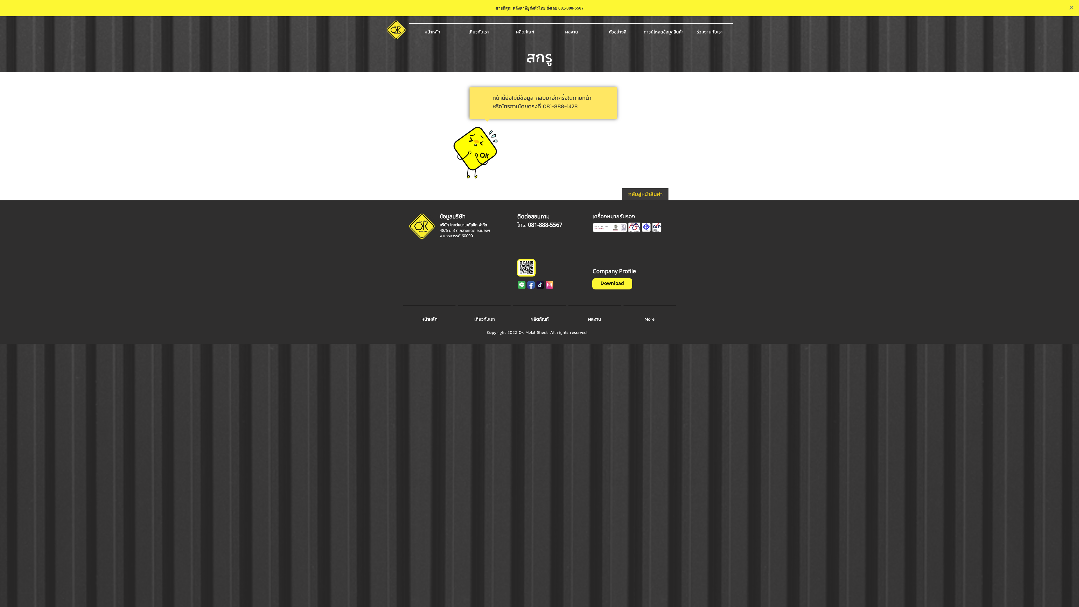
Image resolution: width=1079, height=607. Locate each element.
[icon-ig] (549, 284)
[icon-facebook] (531, 284)
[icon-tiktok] (540, 284)
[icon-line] (521, 284)
